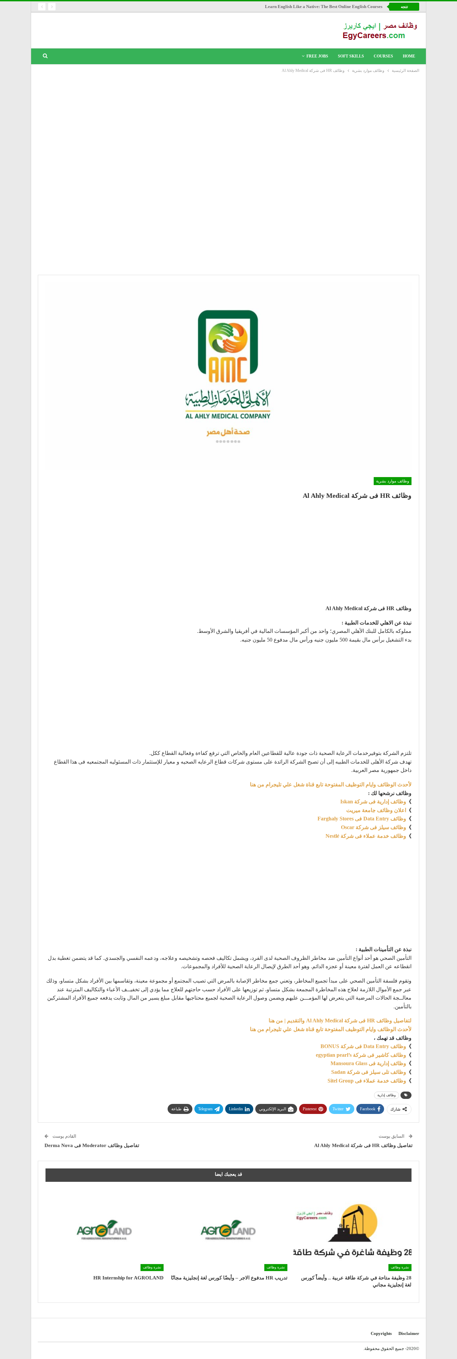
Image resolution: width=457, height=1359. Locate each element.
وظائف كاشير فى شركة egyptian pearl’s (361, 1055)
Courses (383, 56)
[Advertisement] (228, 124)
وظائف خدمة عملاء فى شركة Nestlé (366, 836)
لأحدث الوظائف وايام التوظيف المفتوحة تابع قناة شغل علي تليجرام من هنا (331, 784)
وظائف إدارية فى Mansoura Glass (368, 1063)
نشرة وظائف (400, 1267)
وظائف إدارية (386, 1095)
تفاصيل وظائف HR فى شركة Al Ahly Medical (363, 1145)
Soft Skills (351, 56)
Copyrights (381, 1333)
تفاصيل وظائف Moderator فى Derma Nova (91, 1145)
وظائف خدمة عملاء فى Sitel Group (367, 1081)
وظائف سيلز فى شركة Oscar (373, 827)
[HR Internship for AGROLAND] (104, 1229)
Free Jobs (317, 56)
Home (409, 56)
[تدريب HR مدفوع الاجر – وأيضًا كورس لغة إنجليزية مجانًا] (229, 1229)
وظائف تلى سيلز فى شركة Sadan (368, 1072)
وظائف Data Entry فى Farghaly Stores (361, 818)
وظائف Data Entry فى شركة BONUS (363, 1046)
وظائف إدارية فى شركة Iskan (373, 801)
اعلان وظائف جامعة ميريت (376, 810)
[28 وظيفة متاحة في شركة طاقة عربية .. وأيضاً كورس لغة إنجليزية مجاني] (352, 1229)
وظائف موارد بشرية (392, 481)
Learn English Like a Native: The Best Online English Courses (323, 6)
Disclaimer (408, 1333)
